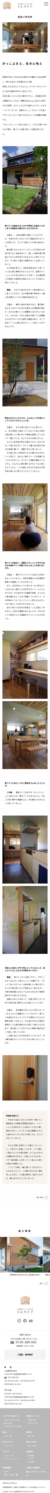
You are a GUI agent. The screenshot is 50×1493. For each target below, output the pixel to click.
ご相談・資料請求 (25, 1355)
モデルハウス (8, 1446)
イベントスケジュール (12, 1459)
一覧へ (41, 1283)
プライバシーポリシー (9, 1482)
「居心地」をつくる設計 (12, 1426)
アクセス (31, 1459)
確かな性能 (8, 1423)
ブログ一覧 (8, 1436)
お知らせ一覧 (32, 1423)
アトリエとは (8, 1455)
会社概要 (31, 1455)
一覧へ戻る (39, 1197)
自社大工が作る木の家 (12, 1420)
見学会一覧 (32, 1420)
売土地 (6, 1471)
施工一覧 (31, 1436)
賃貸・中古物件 (9, 1475)
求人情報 (31, 1462)
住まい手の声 (32, 1446)
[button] (2, 1257)
